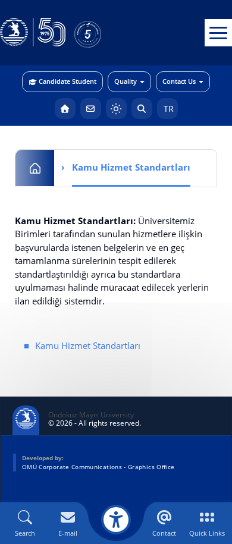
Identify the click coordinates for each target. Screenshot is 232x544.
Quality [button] (125, 81)
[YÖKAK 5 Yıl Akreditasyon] (107, 33)
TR (167, 108)
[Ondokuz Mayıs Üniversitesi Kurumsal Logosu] (32, 33)
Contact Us (179, 81)
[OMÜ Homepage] (65, 108)
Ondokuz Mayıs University (91, 415)
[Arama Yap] (141, 108)
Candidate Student (67, 81)
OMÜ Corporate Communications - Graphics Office (98, 467)
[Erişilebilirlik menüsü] (116, 519)
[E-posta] (90, 108)
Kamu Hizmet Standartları (87, 345)
